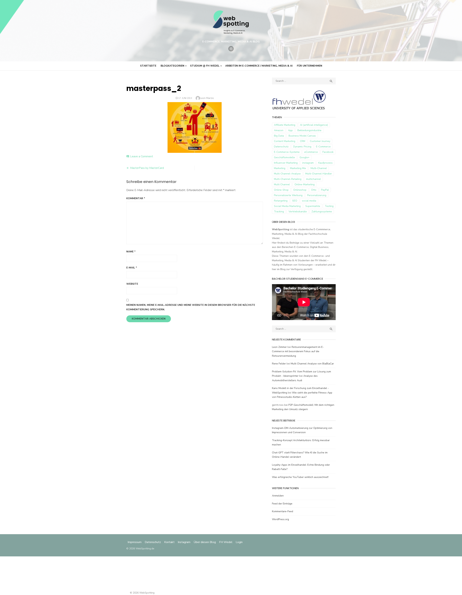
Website (132, 284)
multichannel (313, 179)
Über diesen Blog (205, 542)
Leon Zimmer (279, 347)
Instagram (184, 542)
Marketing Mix (298, 168)
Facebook (328, 152)
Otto (313, 190)
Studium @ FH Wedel (204, 65)
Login (239, 542)
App (290, 130)
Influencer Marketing (286, 163)
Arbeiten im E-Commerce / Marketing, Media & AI (259, 65)
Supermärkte (312, 206)
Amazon (278, 130)
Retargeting (280, 200)
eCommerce (311, 152)
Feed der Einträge (282, 503)
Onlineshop (299, 190)
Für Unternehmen (309, 65)
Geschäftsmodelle (284, 157)
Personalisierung (316, 195)
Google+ (305, 157)
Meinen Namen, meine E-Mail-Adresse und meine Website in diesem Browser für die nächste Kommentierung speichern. (190, 307)
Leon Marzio (207, 98)
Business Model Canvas (302, 135)
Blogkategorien (172, 65)
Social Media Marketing (287, 206)
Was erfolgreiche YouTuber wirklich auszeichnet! (300, 477)
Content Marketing (284, 141)
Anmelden (278, 495)
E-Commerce (323, 146)
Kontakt (169, 542)
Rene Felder (279, 363)
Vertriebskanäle (298, 211)
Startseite (148, 65)
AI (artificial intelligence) (314, 125)
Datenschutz (281, 146)
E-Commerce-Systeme (287, 152)
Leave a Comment (141, 156)
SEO (294, 200)
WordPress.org (280, 519)
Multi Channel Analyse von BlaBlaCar (312, 363)
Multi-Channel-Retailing (287, 179)
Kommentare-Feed (282, 511)
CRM (302, 141)
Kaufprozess (325, 163)
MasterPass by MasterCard (147, 168)
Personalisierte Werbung (288, 195)
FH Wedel (225, 542)
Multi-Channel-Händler (318, 173)
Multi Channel (282, 184)
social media (309, 200)
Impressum (135, 542)
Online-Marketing (305, 184)
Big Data (279, 135)
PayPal (325, 190)
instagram (308, 163)
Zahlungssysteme (321, 211)
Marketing (279, 168)
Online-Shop (281, 190)
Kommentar (135, 198)
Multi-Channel (319, 168)
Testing (329, 206)
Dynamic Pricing (302, 146)
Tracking (279, 211)
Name (131, 251)
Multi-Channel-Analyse (287, 173)
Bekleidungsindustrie (309, 130)
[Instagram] (231, 48)
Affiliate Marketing (284, 125)
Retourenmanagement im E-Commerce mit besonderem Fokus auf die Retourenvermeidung (298, 351)
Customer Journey (320, 141)
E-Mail (131, 267)
